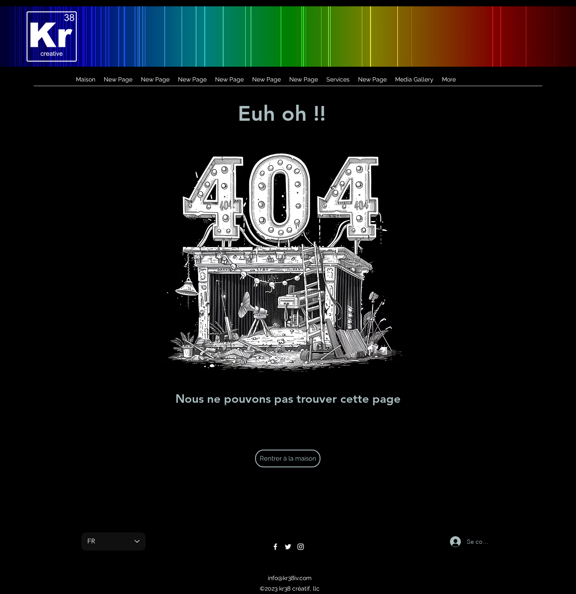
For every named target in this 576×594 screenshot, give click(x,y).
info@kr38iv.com (290, 578)
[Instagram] (300, 546)
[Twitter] (288, 546)
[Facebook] (275, 546)
